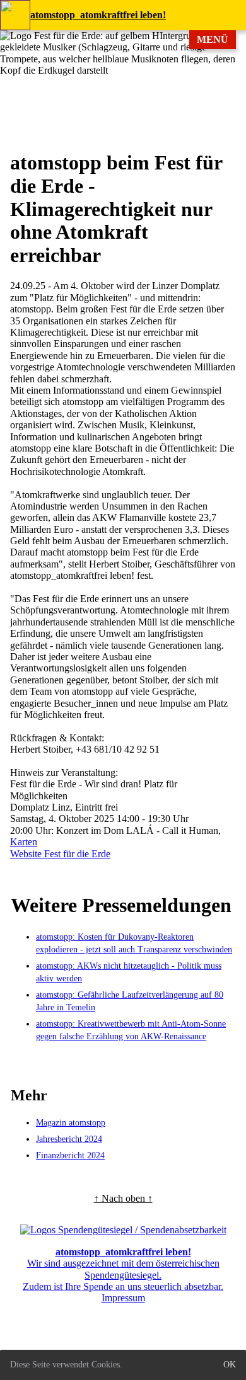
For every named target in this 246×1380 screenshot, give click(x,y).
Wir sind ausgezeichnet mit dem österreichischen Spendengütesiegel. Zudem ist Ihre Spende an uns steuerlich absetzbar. (123, 1269)
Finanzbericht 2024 (70, 1155)
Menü (212, 39)
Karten (23, 841)
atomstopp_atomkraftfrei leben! (98, 14)
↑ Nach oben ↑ (123, 1198)
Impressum (123, 1297)
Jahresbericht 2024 (69, 1139)
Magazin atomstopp (70, 1122)
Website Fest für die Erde (60, 853)
